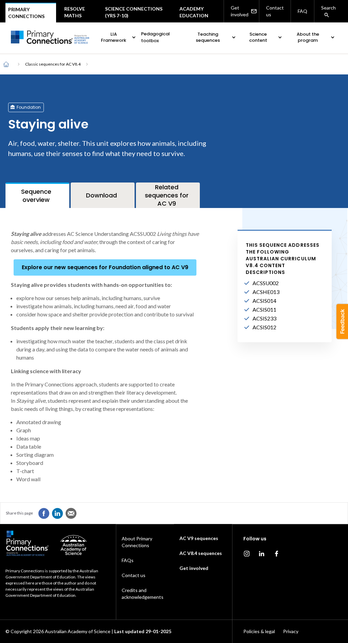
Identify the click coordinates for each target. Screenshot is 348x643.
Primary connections (26, 12)
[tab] (37, 195)
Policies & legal (259, 631)
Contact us (275, 11)
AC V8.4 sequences (200, 553)
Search (328, 8)
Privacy (290, 631)
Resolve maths (74, 12)
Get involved (239, 11)
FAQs (128, 560)
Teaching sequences (208, 37)
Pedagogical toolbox (155, 37)
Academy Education (193, 12)
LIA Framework (113, 37)
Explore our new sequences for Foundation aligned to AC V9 (105, 267)
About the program (308, 37)
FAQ (302, 11)
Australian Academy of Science (77, 631)
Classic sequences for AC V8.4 (53, 64)
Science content (258, 37)
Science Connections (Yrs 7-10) (133, 12)
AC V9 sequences (198, 538)
